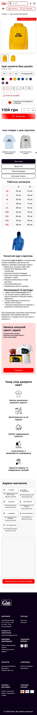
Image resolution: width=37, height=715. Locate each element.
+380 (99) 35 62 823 (7, 620)
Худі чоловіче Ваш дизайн (19, 14)
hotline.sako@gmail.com (9, 635)
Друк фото (5, 668)
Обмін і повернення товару (8, 694)
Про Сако (24, 620)
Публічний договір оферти (7, 650)
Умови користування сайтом (8, 646)
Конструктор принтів (8, 666)
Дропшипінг (24, 668)
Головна (4, 14)
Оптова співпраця (27, 666)
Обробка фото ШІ (7, 670)
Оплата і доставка (7, 691)
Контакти (24, 622)
